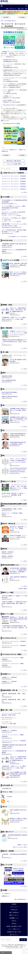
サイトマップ (14, 907)
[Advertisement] (14, 293)
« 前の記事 (6, 17)
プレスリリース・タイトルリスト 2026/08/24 (14, 181)
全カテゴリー (13, 8)
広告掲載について (14, 918)
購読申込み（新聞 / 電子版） (9, 715)
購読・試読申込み (14, 912)
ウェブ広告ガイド (6, 893)
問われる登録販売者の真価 (9, 380)
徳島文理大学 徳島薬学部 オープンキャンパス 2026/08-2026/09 (18, 528)
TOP (2, 20)
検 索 (23, 168)
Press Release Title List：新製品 (11, 123)
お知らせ (14, 920)
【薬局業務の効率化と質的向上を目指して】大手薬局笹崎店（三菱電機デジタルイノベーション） (18, 419)
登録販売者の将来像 (7, 376)
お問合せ (14, 923)
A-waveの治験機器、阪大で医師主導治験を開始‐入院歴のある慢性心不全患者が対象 (18, 774)
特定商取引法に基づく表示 (14, 931)
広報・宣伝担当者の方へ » (20, 899)
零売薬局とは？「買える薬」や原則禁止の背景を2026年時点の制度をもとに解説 (18, 619)
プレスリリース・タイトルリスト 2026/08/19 (14, 189)
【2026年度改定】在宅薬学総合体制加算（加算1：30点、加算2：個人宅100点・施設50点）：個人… (14, 627)
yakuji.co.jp (3, 944)
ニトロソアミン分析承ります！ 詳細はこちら (14, 149)
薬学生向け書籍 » (23, 588)
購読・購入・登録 (22, 8)
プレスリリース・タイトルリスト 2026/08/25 (14, 178)
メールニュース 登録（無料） (9, 723)
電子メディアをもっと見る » (20, 847)
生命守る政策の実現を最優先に (10, 392)
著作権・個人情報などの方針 (14, 926)
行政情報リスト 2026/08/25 (9, 681)
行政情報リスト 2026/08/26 (9, 677)
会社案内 (14, 904)
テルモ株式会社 (7, 93)
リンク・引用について (14, 929)
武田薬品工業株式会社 (9, 75)
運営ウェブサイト (14, 915)
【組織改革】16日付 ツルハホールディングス (14, 355)
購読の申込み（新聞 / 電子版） (14, 160)
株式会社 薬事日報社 (13, 946)
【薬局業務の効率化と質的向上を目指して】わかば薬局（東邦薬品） (18, 410)
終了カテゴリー (14, 934)
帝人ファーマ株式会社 (9, 87)
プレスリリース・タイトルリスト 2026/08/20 (14, 186)
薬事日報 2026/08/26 (7, 552)
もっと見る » (24, 192)
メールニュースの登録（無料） (14, 164)
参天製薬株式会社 (7, 61)
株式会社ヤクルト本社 (9, 97)
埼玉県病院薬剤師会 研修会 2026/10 (12, 509)
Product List (14, 909)
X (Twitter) (9, 796)
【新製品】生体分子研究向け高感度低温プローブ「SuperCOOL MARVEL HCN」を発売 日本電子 (14, 341)
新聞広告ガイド (6, 896)
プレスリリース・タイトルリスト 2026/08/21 (14, 183)
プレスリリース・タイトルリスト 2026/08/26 (14, 176)
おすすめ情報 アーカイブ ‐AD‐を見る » (17, 236)
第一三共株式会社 (7, 81)
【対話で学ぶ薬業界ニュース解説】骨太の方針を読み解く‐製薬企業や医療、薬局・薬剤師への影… (14, 603)
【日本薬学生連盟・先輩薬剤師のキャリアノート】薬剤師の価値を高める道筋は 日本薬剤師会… (18, 570)
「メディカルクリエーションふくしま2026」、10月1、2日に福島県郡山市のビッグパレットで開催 (18, 486)
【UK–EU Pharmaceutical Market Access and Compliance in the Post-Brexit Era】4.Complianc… (18, 470)
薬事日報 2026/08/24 (7, 556)
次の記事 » (22, 17)
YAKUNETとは (10, 56)
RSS (8, 801)
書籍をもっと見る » (22, 844)
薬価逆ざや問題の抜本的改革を (10, 396)
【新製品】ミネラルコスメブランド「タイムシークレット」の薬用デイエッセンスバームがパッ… (18, 333)
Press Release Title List (9, 20)
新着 (7, 8)
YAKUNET (11, 53)
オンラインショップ (7, 719)
